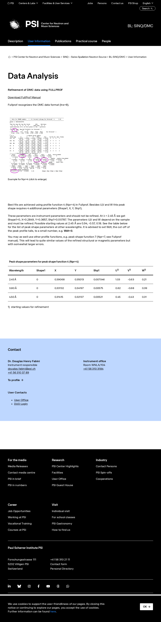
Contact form (58, 564)
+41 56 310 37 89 (18, 372)
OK (145, 606)
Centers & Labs (27, 3)
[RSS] (58, 586)
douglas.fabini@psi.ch (22, 368)
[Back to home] (38, 24)
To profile (14, 380)
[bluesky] (19, 586)
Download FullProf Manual (24, 97)
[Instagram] (29, 586)
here (53, 611)
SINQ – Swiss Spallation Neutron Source (85, 57)
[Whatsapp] (67, 586)
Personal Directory (62, 568)
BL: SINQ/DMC (140, 26)
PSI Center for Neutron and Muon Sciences (37, 57)
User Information (137, 57)
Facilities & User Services (56, 3)
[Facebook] (38, 586)
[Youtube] (48, 586)
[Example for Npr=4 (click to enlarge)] (39, 145)
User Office (21, 400)
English (147, 3)
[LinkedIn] (9, 586)
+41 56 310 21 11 (60, 559)
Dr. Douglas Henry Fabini (24, 361)
